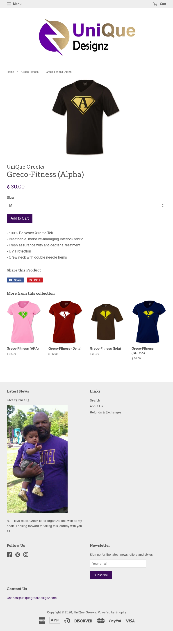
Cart (162, 3)
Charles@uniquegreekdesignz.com (32, 597)
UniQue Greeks (85, 612)
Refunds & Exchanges (105, 412)
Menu (17, 3)
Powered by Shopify (112, 612)
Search (95, 400)
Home (10, 71)
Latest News (18, 391)
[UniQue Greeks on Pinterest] (17, 555)
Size (10, 197)
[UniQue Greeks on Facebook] (9, 555)
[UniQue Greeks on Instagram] (25, 555)
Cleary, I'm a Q (18, 400)
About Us (96, 406)
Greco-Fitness (30, 71)
